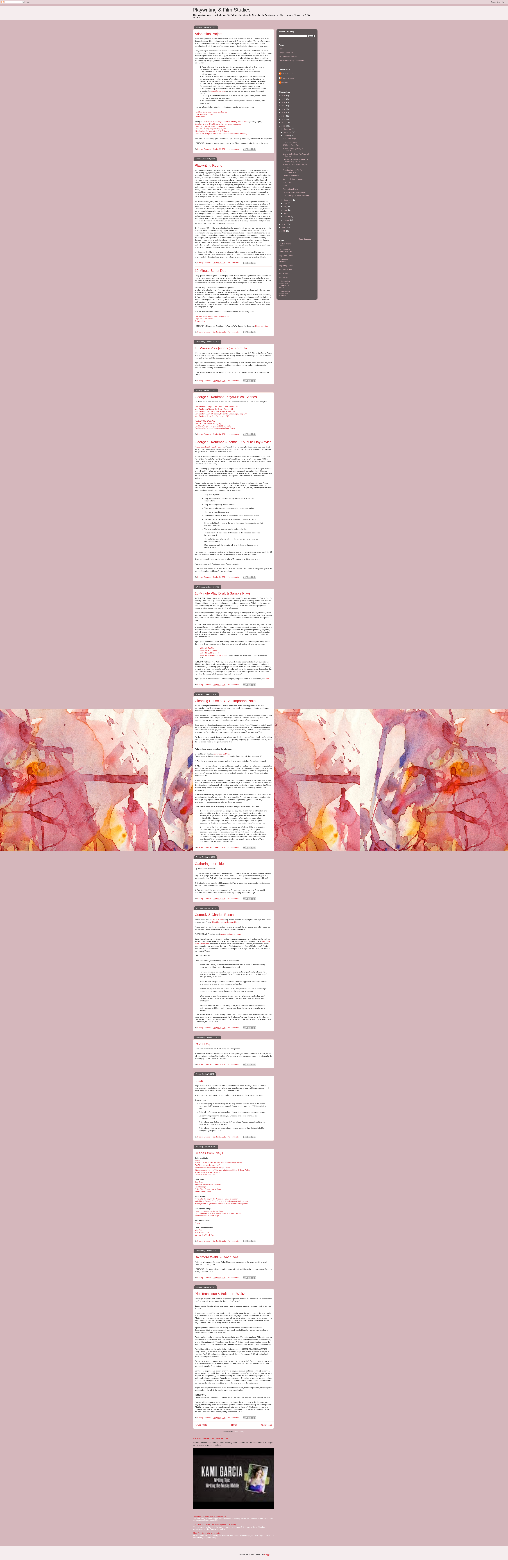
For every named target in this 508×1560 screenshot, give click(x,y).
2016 (284, 109)
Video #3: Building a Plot (209, 653)
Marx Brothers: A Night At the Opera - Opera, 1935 (214, 409)
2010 (284, 224)
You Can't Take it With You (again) (208, 424)
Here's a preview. (261, 326)
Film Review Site (285, 269)
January (287, 220)
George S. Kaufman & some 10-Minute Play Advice (233, 442)
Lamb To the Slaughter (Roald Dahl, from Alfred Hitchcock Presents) (221, 134)
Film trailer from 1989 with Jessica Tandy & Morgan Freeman (218, 1213)
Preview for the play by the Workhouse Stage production (216, 1199)
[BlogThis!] (247, 149)
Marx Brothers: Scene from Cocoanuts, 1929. (212, 416)
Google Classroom (286, 53)
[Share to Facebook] (252, 149)
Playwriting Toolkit (286, 266)
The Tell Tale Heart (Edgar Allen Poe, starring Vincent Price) (226, 122)
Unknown (284, 82)
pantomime (266, 941)
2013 (284, 119)
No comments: (234, 149)
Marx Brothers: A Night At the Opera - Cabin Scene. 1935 (216, 407)
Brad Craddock (287, 73)
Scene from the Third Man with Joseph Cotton (212, 1168)
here (267, 679)
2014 (284, 116)
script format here (218, 91)
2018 (284, 103)
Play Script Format (286, 256)
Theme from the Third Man (205, 1175)
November (288, 132)
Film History (283, 277)
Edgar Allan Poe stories (204, 114)
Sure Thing (199, 1182)
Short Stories (200, 117)
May (285, 207)
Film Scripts (283, 273)
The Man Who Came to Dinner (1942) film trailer (213, 426)
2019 (284, 99)
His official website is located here (225, 922)
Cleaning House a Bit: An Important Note (225, 701)
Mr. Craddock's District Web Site (285, 251)
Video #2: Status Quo (208, 650)
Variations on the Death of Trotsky (208, 1184)
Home (234, 1425)
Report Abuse (305, 239)
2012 (284, 123)
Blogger (267, 1555)
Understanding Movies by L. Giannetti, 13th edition (284, 284)
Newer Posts (201, 1425)
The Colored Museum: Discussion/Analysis (209, 1516)
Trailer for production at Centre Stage (209, 1211)
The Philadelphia (201, 1187)
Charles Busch (217, 920)
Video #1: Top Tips (207, 648)
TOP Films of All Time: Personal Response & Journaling (214, 1525)
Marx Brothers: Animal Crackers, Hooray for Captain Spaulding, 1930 (221, 414)
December (288, 129)
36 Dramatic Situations (283, 261)
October (287, 136)
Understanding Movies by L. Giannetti (284, 293)
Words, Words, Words (203, 1192)
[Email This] (244, 149)
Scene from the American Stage (207, 1216)
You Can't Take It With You (205, 421)
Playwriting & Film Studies (221, 10)
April (286, 210)
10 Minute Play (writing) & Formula (221, 348)
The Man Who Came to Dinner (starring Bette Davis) (215, 428)
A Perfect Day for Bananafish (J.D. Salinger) (212, 131)
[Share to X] (249, 149)
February (287, 217)
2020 (284, 96)
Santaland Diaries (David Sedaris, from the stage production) (218, 124)
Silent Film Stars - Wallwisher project (207, 1533)
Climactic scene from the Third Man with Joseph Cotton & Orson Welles (222, 1170)
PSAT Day (202, 1044)
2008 (284, 231)
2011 (284, 126)
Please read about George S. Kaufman (209, 447)
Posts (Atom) (239, 1432)
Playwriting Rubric (208, 165)
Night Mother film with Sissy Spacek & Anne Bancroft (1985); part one (221, 1201)
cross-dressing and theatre (230, 934)
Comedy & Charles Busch (214, 915)
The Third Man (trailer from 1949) (207, 1165)
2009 (284, 228)
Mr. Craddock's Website (288, 57)
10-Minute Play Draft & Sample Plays (223, 593)
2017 (284, 106)
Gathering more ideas (211, 864)
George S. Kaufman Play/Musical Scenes (226, 397)
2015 (284, 113)
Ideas (199, 1081)
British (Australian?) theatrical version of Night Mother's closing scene (221, 1204)
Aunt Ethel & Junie (202, 1233)
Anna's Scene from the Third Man (207, 1172)
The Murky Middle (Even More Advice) (210, 1438)
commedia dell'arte (202, 944)
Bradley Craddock (288, 78)
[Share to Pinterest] (254, 149)
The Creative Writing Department (291, 61)
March (286, 213)
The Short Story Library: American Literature (211, 112)
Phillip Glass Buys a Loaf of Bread (208, 1189)
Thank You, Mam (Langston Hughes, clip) (211, 129)
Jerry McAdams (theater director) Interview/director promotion (218, 1163)
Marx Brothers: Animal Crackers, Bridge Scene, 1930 (215, 411)
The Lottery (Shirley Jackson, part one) (210, 126)
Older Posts (266, 1425)
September (288, 200)
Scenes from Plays (209, 1153)
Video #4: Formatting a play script (213, 655)
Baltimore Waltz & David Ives (217, 1257)
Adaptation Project (208, 34)
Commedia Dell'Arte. (222, 754)
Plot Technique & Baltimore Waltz (220, 1294)
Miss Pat (198, 1230)
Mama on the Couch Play (204, 1235)
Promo (197, 1160)
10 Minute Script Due (210, 271)
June (286, 203)
